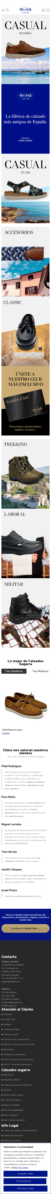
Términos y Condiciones (15, 1054)
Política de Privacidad (13, 1135)
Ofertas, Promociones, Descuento (19, 1044)
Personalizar (24, 1181)
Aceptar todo (25, 1173)
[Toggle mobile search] (7, 10)
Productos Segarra (12, 1099)
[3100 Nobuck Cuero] (25, 702)
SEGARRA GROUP (12, 1080)
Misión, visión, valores (14, 1095)
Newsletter (9, 1049)
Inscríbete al (25, 928)
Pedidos (7, 1024)
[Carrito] (48, 10)
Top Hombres (14, 671)
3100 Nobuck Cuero (12, 729)
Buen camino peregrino (14, 1120)
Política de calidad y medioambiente (20, 1130)
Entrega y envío (11, 1034)
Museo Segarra (11, 1115)
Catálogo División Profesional (17, 1085)
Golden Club (9, 1019)
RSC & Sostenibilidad (13, 1110)
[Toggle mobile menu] (3, 10)
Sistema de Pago (11, 1029)
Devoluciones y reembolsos (16, 1039)
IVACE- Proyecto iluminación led (19, 1059)
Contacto (8, 1014)
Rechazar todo (25, 1188)
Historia (7, 1090)
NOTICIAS (8, 1074)
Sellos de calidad (11, 1105)
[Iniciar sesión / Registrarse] (43, 10)
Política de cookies (19, 1167)
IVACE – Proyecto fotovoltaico (18, 1064)
